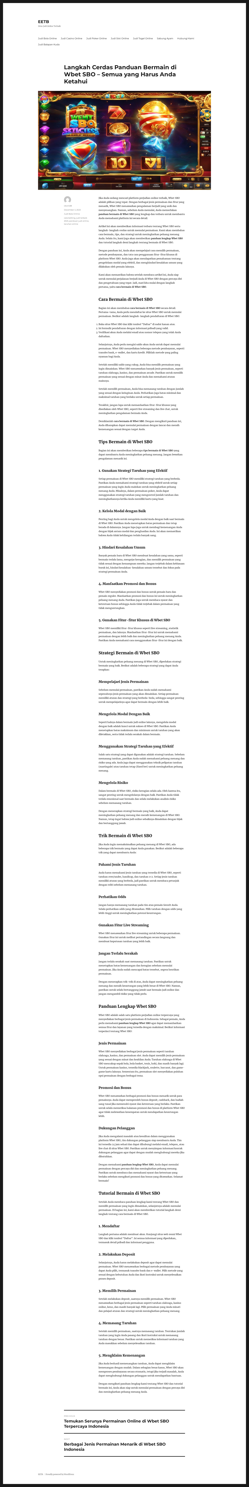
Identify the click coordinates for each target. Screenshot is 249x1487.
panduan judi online (79, 221)
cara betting (69, 218)
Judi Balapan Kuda (49, 44)
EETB (43, 21)
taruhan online (71, 224)
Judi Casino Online (71, 38)
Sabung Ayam (165, 38)
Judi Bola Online (47, 38)
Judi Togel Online (143, 38)
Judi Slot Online (120, 38)
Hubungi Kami (185, 38)
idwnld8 (68, 206)
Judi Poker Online (96, 38)
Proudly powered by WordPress (60, 1474)
